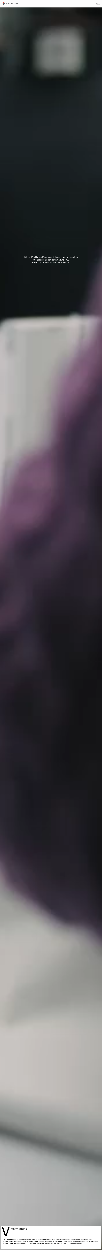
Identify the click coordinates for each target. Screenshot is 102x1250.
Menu (98, 4)
